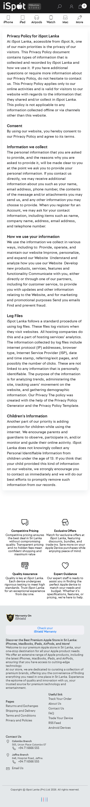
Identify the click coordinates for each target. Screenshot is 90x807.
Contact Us (56, 708)
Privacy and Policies (19, 720)
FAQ (51, 713)
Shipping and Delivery (20, 711)
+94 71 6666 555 (28, 748)
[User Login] (71, 7)
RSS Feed (54, 723)
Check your (45, 630)
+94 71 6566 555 (28, 762)
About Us (54, 704)
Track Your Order (60, 699)
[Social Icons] (41, 799)
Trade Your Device (60, 718)
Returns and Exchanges (22, 706)
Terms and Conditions (21, 716)
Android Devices (59, 728)
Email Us (17, 768)
